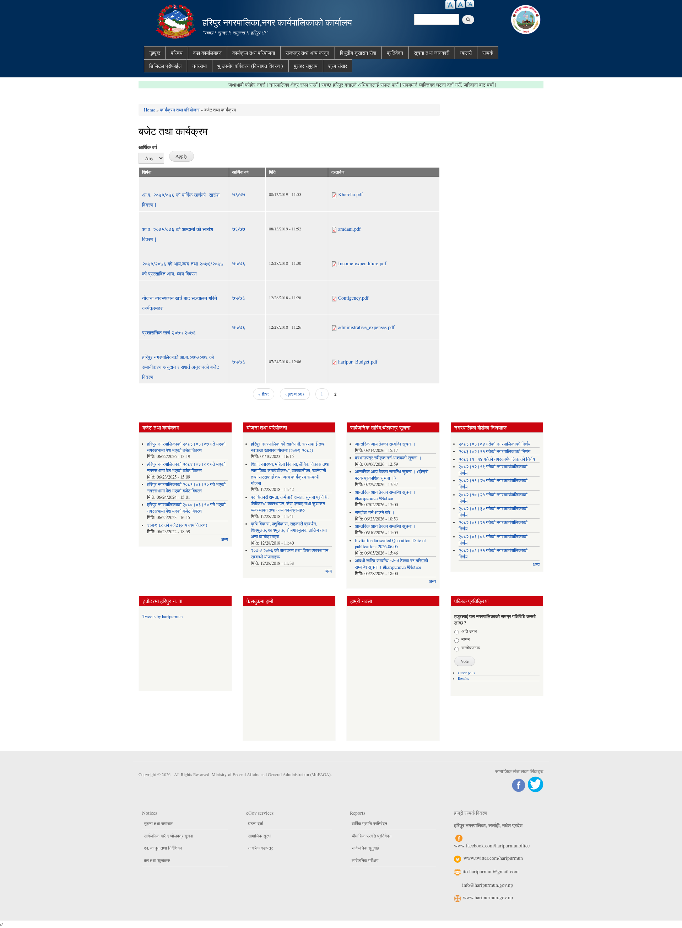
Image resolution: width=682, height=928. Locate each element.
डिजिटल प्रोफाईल (165, 65)
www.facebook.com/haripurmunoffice (492, 845)
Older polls (466, 672)
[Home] (176, 20)
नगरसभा (199, 65)
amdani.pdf (349, 228)
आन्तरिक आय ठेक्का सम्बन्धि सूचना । (385, 444)
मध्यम (465, 639)
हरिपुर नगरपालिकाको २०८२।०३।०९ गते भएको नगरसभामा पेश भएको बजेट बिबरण (186, 467)
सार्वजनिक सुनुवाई (365, 848)
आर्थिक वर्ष (148, 147)
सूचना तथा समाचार (158, 823)
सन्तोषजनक (470, 647)
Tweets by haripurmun (162, 616)
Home (149, 110)
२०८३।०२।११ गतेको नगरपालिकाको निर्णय (494, 451)
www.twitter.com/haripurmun (493, 858)
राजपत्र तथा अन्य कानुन (307, 52)
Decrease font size (470, 3)
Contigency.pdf (353, 297)
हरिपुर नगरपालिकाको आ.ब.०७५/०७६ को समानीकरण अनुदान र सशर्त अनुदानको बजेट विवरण (180, 367)
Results (463, 678)
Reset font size (460, 4)
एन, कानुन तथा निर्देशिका (163, 848)
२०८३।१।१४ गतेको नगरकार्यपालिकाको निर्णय (497, 459)
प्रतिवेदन (395, 52)
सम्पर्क (487, 52)
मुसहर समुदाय (306, 65)
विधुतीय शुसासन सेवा (358, 52)
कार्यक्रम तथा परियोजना (253, 52)
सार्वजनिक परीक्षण (365, 860)
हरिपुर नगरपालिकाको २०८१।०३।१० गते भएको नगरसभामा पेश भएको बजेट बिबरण (186, 487)
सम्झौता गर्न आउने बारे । (375, 512)
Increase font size (450, 5)
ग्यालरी (466, 52)
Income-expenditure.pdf (362, 263)
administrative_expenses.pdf (366, 327)
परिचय (177, 52)
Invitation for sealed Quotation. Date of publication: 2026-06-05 (390, 543)
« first (263, 394)
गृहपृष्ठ (154, 52)
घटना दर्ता (255, 823)
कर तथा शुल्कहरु (157, 860)
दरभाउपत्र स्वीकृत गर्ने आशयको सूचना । (388, 458)
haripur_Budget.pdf (358, 361)
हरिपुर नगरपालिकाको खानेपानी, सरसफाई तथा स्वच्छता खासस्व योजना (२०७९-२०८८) (288, 447)
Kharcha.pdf (350, 194)
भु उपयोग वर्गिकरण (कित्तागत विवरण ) (250, 65)
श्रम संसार (337, 65)
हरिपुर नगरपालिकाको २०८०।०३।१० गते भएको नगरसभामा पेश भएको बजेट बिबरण (186, 508)
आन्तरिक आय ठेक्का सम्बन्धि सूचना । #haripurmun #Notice (385, 495)
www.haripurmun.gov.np (488, 897)
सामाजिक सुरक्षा (259, 836)
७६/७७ (238, 194)
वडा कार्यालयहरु (207, 52)
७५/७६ (238, 263)
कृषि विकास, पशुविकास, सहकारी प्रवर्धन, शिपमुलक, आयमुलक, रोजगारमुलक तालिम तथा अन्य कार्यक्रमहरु (289, 530)
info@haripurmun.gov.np (487, 884)
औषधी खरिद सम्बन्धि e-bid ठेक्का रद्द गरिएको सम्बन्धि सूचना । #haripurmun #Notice (391, 564)
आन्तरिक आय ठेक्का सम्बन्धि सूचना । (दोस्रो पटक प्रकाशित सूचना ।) (391, 475)
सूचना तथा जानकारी (431, 52)
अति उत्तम (469, 631)
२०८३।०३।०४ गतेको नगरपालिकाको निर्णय (494, 444)
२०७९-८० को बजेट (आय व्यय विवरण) (177, 525)
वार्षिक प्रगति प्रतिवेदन (369, 823)
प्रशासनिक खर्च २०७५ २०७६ (169, 332)
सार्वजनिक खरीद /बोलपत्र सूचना (168, 836)
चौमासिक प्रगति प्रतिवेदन (371, 836)
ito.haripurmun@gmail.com (490, 871)
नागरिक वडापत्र (260, 848)
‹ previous (294, 394)
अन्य (224, 539)
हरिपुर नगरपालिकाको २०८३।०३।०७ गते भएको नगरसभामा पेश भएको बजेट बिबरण (186, 447)
